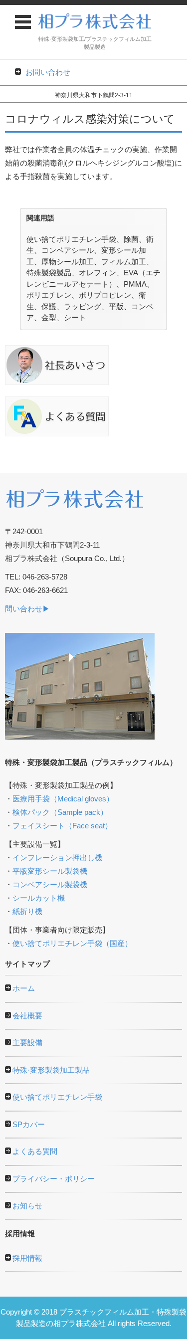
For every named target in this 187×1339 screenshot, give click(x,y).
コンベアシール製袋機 (49, 884)
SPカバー (28, 1124)
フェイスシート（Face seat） (62, 825)
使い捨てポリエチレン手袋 (57, 1097)
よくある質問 (34, 1151)
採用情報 (27, 1258)
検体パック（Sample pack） (60, 812)
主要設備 (27, 1042)
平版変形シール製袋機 (49, 871)
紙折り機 (27, 911)
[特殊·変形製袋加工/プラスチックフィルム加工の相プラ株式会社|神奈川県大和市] (94, 20)
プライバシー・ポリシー (53, 1178)
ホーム (23, 988)
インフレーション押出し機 (57, 857)
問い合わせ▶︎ (27, 608)
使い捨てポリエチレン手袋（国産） (72, 943)
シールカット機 (38, 898)
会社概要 (27, 1015)
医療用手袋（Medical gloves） (63, 798)
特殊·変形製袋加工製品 (51, 1070)
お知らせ (27, 1205)
